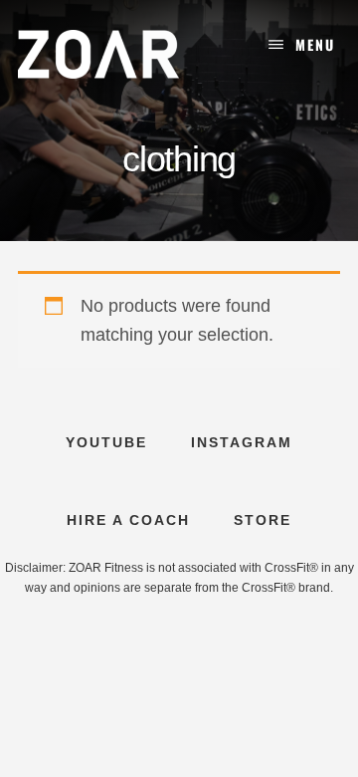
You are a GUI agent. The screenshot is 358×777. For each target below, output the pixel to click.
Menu (315, 44)
